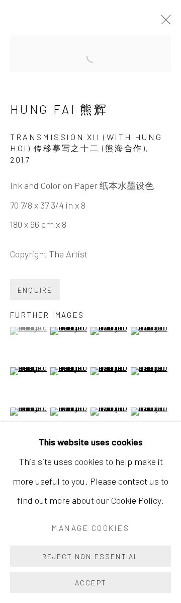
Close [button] (163, 22)
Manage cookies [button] (90, 527)
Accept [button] (90, 582)
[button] (29, 331)
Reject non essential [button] (90, 556)
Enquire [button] (35, 290)
